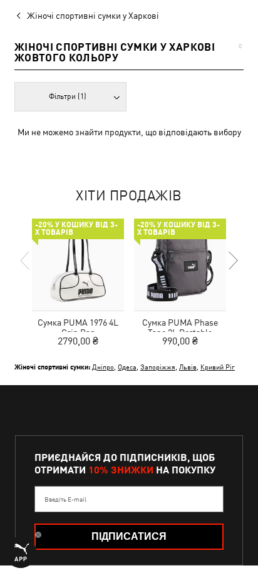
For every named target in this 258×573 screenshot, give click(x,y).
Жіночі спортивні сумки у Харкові (93, 16)
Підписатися (129, 536)
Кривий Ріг (217, 367)
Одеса (127, 367)
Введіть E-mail (65, 499)
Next (232, 260)
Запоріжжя (157, 367)
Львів (188, 367)
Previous (25, 260)
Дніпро (103, 367)
